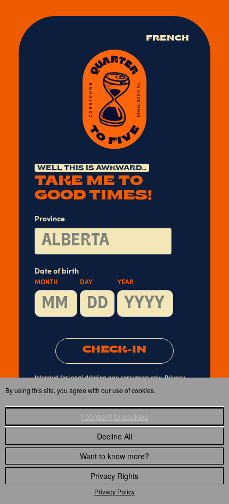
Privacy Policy (114, 491)
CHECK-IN (114, 350)
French (167, 39)
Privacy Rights (114, 475)
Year (125, 282)
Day (86, 282)
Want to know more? (114, 456)
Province (50, 219)
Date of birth (84, 277)
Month (46, 282)
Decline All (114, 436)
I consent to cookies (114, 416)
